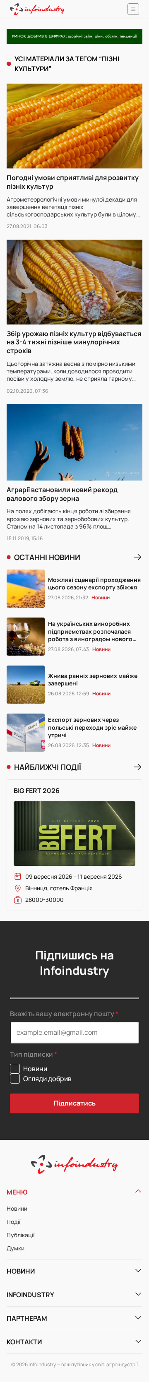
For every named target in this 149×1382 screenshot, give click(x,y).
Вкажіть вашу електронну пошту (62, 1013)
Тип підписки (31, 1054)
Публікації (20, 1235)
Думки (15, 1248)
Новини (17, 1208)
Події (13, 1222)
